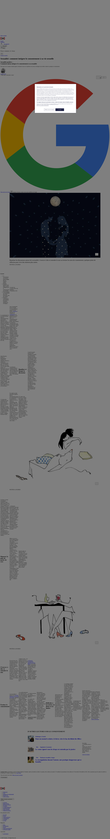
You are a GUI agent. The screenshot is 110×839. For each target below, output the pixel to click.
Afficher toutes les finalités (49, 109)
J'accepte (59, 109)
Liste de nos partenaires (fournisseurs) (43, 105)
